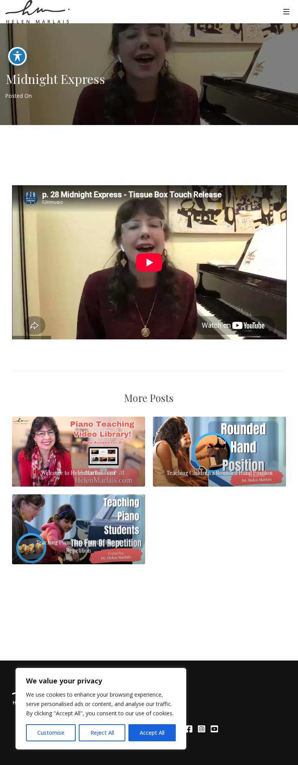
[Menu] (286, 11)
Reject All (102, 732)
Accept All (152, 732)
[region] (101, 708)
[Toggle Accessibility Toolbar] (17, 56)
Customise (50, 732)
